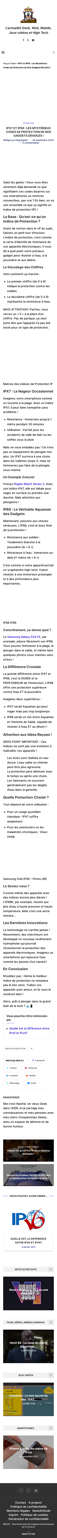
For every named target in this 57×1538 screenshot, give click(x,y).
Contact (20, 1502)
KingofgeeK (22, 140)
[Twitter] (28, 40)
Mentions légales (18, 1510)
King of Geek (9, 63)
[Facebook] (23, 40)
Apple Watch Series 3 (29, 484)
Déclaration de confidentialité (29, 1519)
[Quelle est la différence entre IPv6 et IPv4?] (28, 1219)
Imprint (13, 1514)
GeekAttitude (41, 1510)
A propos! (35, 1502)
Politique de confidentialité (28, 1506)
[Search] (53, 52)
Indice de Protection (15, 1049)
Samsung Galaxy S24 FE (24, 636)
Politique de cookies (34, 1514)
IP (31, 1049)
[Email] (33, 40)
